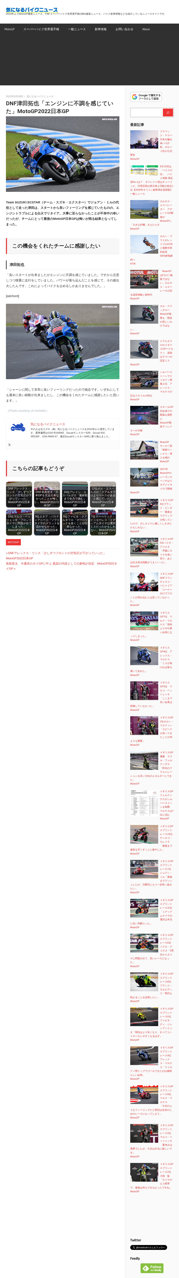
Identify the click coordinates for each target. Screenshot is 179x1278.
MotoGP (10, 29)
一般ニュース (77, 29)
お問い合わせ (124, 29)
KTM (132, 263)
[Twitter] (9, 445)
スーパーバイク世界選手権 (41, 29)
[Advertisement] (89, 60)
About (146, 29)
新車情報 (101, 29)
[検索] (168, 112)
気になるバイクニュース (40, 96)
